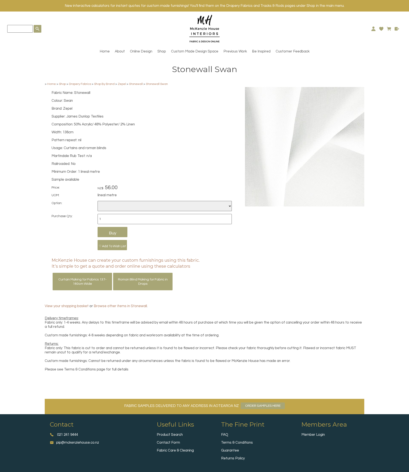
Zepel (122, 84)
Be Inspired (261, 51)
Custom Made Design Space (194, 51)
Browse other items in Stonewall (120, 306)
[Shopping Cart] (389, 28)
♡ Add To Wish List (112, 246)
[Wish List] (381, 28)
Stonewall (136, 84)
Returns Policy (233, 458)
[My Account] (373, 28)
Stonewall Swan (157, 84)
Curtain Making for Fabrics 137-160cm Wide (82, 281)
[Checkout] (397, 28)
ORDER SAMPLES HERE (263, 405)
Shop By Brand (104, 84)
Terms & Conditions (237, 442)
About (120, 51)
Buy (112, 233)
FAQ (224, 435)
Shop (161, 51)
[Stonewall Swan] (304, 205)
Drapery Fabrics (80, 84)
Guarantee (230, 450)
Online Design (141, 51)
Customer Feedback (293, 51)
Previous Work (235, 51)
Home (105, 51)
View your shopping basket (67, 306)
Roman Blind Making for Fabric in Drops (143, 281)
